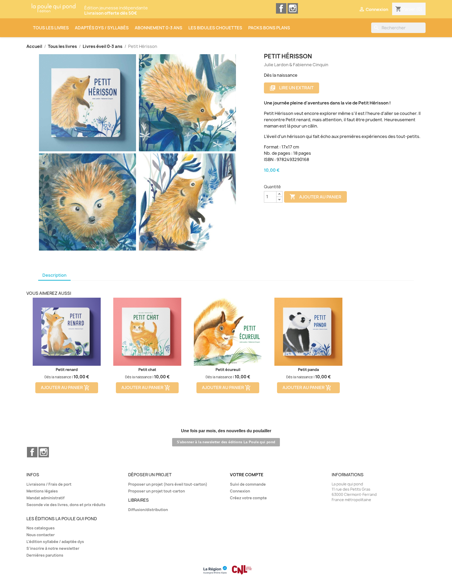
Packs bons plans (269, 28)
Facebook (281, 8)
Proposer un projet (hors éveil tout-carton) (167, 484)
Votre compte (246, 475)
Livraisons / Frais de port (48, 484)
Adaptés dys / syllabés (102, 28)
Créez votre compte (248, 497)
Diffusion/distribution (148, 509)
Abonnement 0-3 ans (158, 28)
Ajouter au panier (315, 196)
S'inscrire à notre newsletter (52, 548)
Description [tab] (54, 275)
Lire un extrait (291, 88)
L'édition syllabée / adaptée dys (55, 541)
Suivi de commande (248, 484)
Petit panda (308, 369)
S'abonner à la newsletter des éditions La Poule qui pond (226, 442)
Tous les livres (51, 28)
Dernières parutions (44, 555)
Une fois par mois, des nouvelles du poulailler (226, 431)
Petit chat (147, 369)
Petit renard (67, 369)
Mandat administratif (45, 497)
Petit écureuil (228, 369)
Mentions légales (42, 491)
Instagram (292, 8)
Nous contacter (40, 534)
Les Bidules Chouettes (215, 28)
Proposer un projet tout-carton (156, 491)
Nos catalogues (40, 527)
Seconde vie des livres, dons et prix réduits (65, 504)
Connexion (240, 491)
